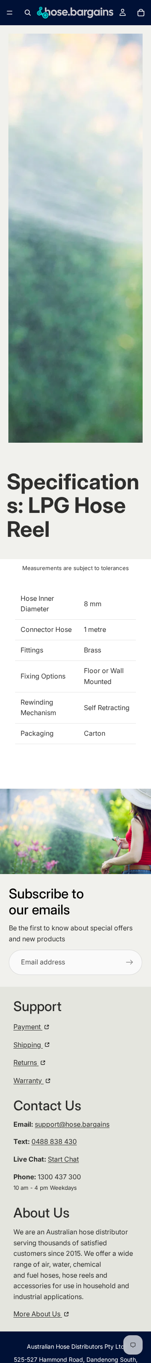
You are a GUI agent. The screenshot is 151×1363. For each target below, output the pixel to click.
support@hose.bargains (72, 1124)
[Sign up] (129, 962)
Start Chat (63, 1159)
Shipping (28, 1045)
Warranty (28, 1080)
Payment (27, 1026)
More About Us (37, 1314)
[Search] (27, 12)
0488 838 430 (54, 1141)
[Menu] (9, 12)
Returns (26, 1062)
